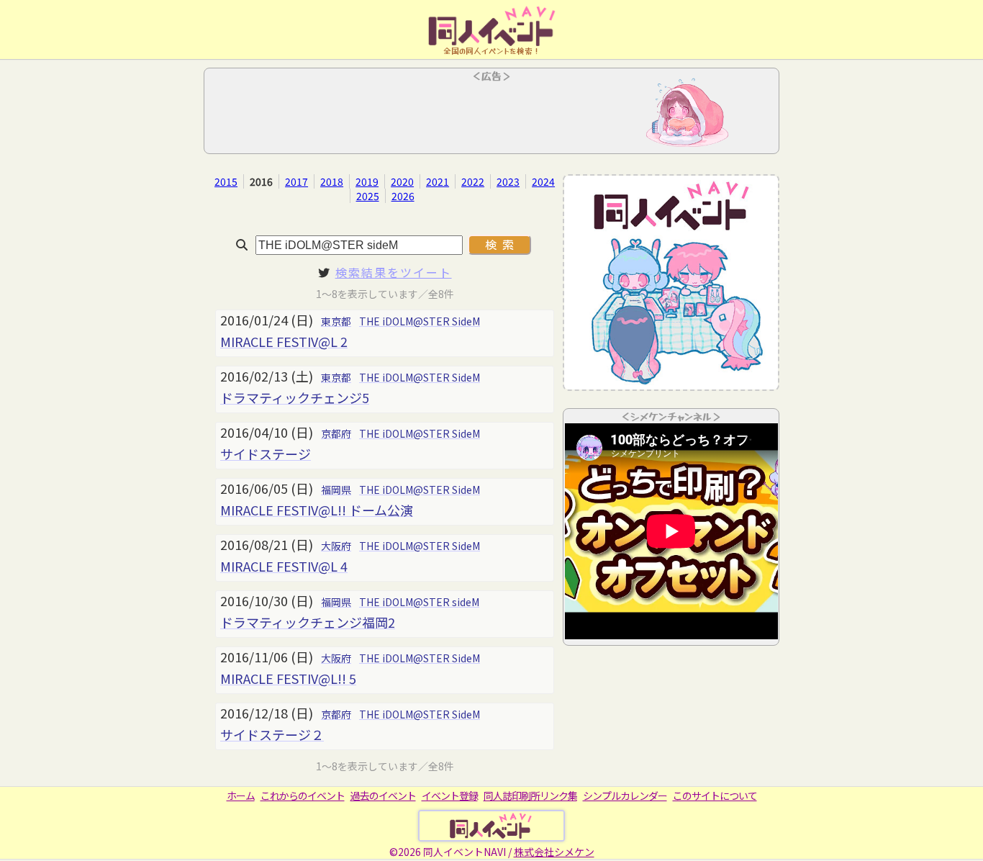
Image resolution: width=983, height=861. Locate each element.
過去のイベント (383, 795)
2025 (367, 196)
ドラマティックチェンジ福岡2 (307, 622)
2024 (543, 181)
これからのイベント (303, 795)
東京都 (336, 321)
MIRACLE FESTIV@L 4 (284, 565)
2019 (367, 181)
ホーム (241, 795)
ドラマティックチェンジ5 (294, 397)
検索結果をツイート (393, 272)
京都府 (336, 433)
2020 (402, 181)
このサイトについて (715, 795)
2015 (225, 181)
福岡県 (336, 489)
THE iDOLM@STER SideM (419, 321)
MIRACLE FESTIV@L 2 (284, 341)
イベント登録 (450, 795)
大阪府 (336, 545)
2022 (472, 181)
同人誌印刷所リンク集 (530, 795)
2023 (508, 181)
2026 (403, 196)
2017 (296, 181)
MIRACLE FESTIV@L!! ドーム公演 (316, 509)
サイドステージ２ (272, 734)
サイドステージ (265, 453)
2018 (331, 181)
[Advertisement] (491, 115)
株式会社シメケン (554, 851)
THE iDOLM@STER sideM (419, 602)
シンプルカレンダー (625, 795)
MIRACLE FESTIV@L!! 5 (288, 678)
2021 (437, 181)
